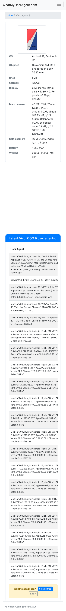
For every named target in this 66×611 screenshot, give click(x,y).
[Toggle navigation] (59, 4)
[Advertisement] (33, 198)
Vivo (10, 15)
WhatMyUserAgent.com (19, 5)
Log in (33, 593)
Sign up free (45, 588)
